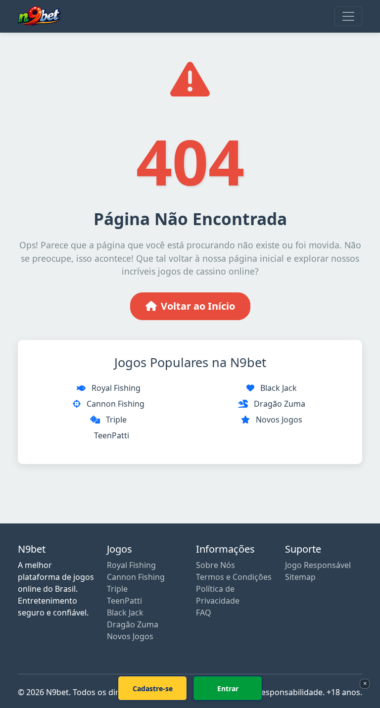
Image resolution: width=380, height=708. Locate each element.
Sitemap (300, 576)
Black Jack (278, 387)
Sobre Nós (215, 565)
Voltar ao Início (198, 306)
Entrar (227, 688)
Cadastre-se (153, 688)
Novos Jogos (279, 419)
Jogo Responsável (318, 565)
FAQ (203, 612)
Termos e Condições (234, 576)
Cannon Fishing (115, 403)
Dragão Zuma (279, 403)
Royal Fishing (116, 387)
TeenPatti (111, 435)
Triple (116, 419)
